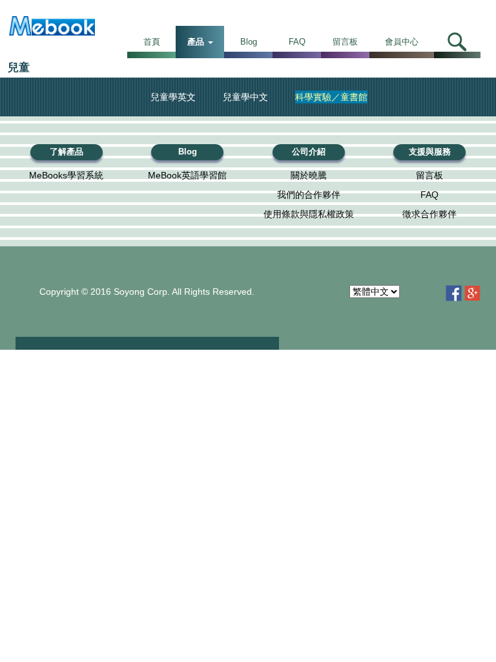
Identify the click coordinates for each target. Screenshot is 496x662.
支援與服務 (430, 151)
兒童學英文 (173, 97)
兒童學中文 (245, 97)
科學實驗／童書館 (331, 97)
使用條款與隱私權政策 (309, 214)
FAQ (297, 42)
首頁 (151, 42)
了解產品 (66, 151)
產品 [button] (197, 42)
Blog (248, 42)
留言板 (345, 42)
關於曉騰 (309, 175)
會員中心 (401, 42)
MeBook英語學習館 (187, 175)
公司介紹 (309, 151)
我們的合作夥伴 (308, 194)
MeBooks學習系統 (66, 175)
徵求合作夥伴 (429, 214)
